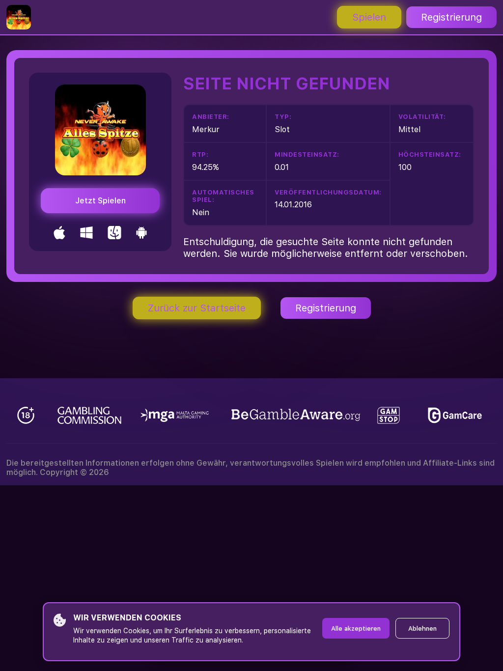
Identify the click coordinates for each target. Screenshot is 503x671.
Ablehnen (422, 628)
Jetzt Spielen (100, 200)
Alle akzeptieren (356, 628)
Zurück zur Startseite (197, 308)
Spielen (369, 17)
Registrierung (451, 17)
